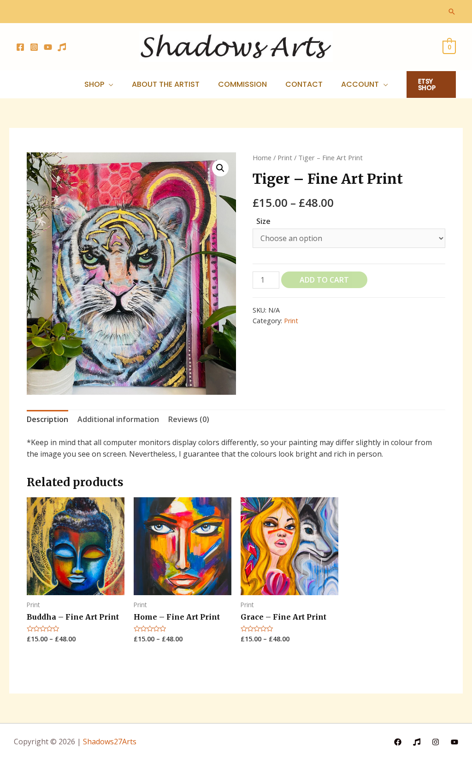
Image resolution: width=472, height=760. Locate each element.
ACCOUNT (360, 84)
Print (284, 157)
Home (262, 157)
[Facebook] (20, 47)
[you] (48, 47)
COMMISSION (242, 84)
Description (47, 419)
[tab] (47, 419)
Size (263, 221)
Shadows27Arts (109, 741)
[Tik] (62, 47)
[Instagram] (34, 47)
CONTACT (304, 84)
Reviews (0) (188, 419)
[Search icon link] (452, 11)
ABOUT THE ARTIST (166, 84)
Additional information (118, 419)
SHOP (94, 84)
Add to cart (324, 280)
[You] (454, 742)
